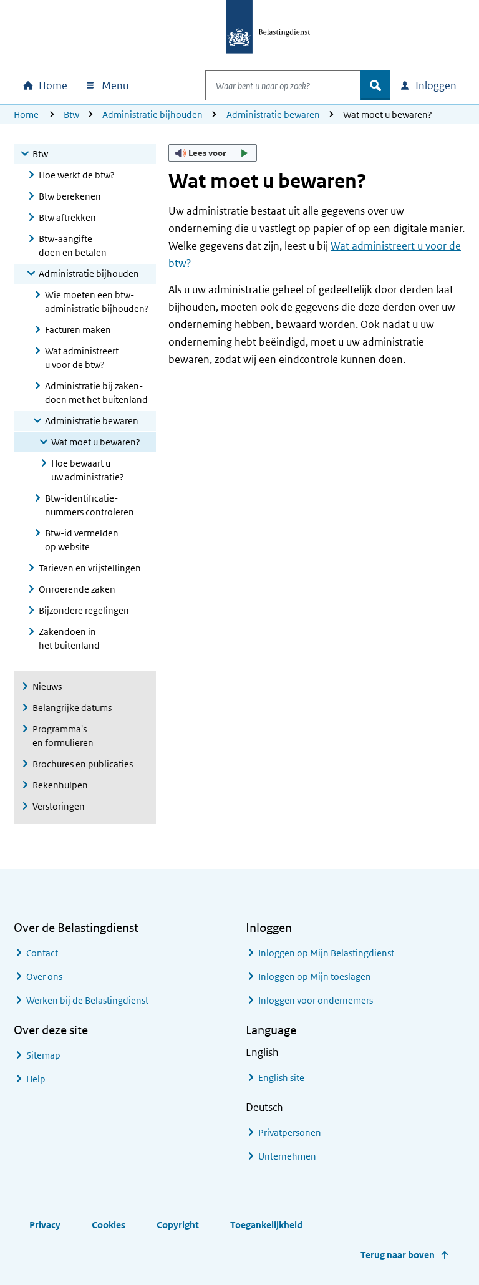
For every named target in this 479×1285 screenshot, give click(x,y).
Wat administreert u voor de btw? (82, 358)
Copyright (178, 1225)
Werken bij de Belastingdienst (87, 1000)
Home (26, 114)
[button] (212, 153)
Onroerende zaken (77, 589)
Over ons (44, 976)
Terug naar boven (397, 1255)
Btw (71, 114)
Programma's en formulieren (63, 736)
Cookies (108, 1225)
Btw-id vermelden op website (82, 540)
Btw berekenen (70, 196)
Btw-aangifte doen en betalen (73, 245)
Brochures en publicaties (82, 764)
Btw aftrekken (67, 217)
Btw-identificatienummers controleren (89, 505)
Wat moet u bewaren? (95, 442)
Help (36, 1079)
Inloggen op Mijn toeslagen (314, 976)
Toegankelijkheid (266, 1225)
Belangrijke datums (72, 708)
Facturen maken (78, 330)
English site (281, 1078)
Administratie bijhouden (152, 114)
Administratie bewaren (273, 114)
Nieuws (47, 686)
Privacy (44, 1225)
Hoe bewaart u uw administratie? (87, 470)
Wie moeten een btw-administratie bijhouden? (97, 301)
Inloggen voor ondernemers (315, 1000)
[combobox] (283, 85)
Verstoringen (58, 806)
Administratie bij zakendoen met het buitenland (96, 392)
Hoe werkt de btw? (77, 175)
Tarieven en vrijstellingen (90, 568)
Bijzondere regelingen (84, 610)
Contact (42, 953)
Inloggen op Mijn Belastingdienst (326, 953)
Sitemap (43, 1055)
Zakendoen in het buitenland (69, 638)
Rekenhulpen (60, 785)
